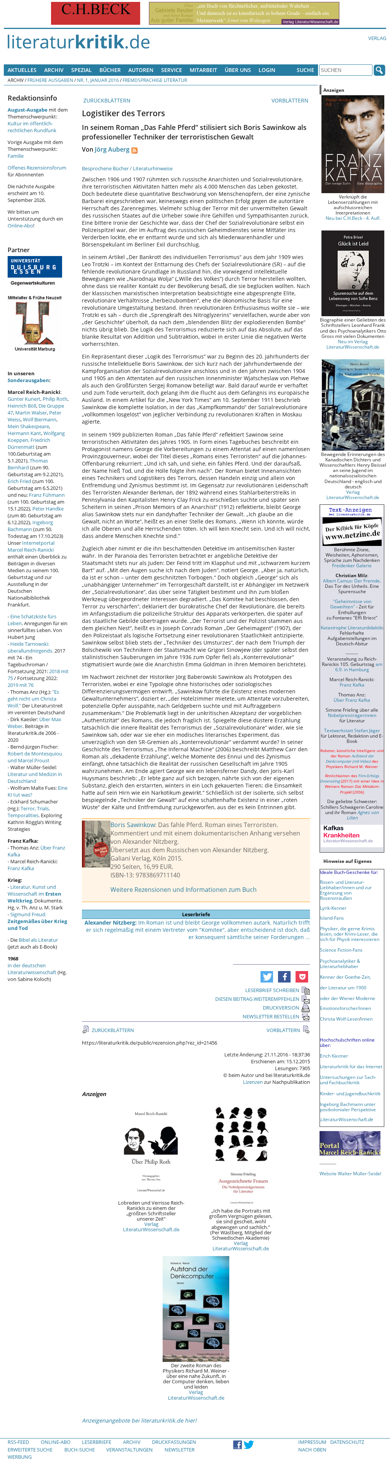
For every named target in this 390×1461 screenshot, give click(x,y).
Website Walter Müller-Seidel (350, 1173)
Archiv (54, 70)
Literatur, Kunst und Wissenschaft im (34, 893)
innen (366, 1019)
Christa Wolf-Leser (339, 1019)
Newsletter (180, 1449)
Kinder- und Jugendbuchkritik (350, 1093)
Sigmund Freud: (37, 921)
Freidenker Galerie (352, 565)
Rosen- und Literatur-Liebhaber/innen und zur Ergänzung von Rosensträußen (346, 890)
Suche (305, 70)
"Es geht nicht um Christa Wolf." (33, 698)
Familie (16, 155)
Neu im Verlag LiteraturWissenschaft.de (352, 344)
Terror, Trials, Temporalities (29, 812)
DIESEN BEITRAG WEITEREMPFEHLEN (257, 998)
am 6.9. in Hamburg (358, 666)
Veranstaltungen (129, 1449)
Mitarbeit (203, 70)
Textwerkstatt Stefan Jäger (352, 730)
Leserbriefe (96, 1442)
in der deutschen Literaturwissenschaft (32, 969)
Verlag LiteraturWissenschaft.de (151, 1227)
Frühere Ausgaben (50, 80)
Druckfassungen (174, 1442)
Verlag (377, 38)
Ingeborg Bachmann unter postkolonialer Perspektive (348, 1106)
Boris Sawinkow (132, 825)
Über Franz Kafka (352, 700)
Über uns (238, 70)
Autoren (140, 70)
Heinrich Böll (22, 405)
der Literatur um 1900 (343, 987)
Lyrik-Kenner (333, 908)
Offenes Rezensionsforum (37, 167)
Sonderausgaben (28, 380)
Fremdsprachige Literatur (155, 80)
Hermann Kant (24, 433)
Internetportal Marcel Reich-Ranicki (31, 546)
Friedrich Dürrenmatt (29, 443)
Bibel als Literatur (38, 939)
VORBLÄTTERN (291, 100)
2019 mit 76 (21, 685)
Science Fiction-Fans (341, 950)
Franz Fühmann (47, 494)
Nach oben (312, 1449)
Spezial (81, 70)
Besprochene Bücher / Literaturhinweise (127, 168)
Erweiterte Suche (30, 1449)
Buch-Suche (79, 1449)
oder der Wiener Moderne (347, 998)
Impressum (312, 1442)
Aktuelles (22, 70)
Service (171, 70)
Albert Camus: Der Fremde (351, 581)
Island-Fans (332, 918)
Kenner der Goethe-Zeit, (345, 977)
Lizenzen (253, 1082)
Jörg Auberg (112, 149)
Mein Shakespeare (28, 426)
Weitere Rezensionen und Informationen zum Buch (183, 889)
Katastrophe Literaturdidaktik (351, 627)
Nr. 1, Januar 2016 (98, 80)
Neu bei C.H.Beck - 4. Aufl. (353, 218)
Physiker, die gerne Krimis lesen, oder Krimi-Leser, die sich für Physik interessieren (349, 933)
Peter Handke (48, 508)
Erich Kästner (334, 1056)
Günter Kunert (24, 398)
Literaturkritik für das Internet (351, 1066)
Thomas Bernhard (28, 464)
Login (267, 70)
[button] (267, 977)
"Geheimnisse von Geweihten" (350, 604)
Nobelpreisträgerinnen (352, 715)
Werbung (20, 1456)
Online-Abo (20, 225)
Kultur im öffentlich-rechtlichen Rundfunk (32, 127)
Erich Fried (19, 481)
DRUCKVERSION (281, 1007)
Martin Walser (31, 412)
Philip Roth (55, 398)
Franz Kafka (21, 868)
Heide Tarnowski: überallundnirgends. (30, 647)
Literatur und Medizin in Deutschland (35, 777)
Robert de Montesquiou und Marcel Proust (35, 757)
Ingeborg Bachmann (30, 526)
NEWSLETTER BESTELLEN (271, 1016)
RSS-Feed (18, 1442)
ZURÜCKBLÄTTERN (106, 100)
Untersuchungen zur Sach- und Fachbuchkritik (348, 1079)
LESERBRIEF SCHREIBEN (272, 990)
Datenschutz (347, 1442)
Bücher (110, 70)
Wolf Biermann (39, 419)
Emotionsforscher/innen (345, 1008)
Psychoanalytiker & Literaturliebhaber (340, 963)
